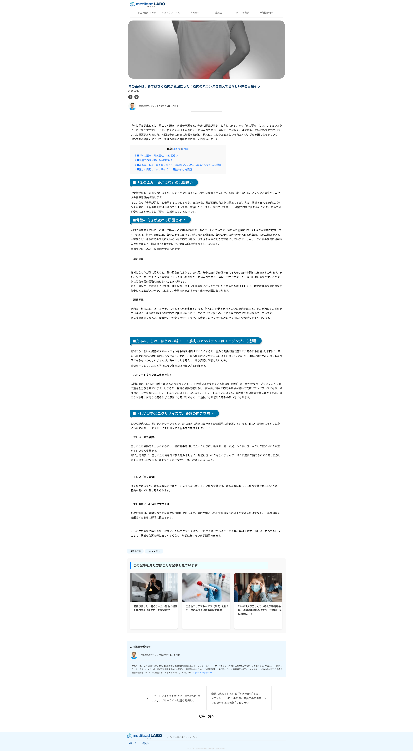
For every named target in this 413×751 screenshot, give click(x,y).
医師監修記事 (266, 12)
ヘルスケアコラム (171, 12)
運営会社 (146, 743)
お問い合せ (133, 743)
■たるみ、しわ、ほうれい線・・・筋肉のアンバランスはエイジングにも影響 (178, 164)
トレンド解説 (242, 12)
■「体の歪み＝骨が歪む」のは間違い (156, 155)
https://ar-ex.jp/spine (202, 672)
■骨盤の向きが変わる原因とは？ (154, 160)
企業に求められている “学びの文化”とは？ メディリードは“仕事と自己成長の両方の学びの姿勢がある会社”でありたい (236, 698)
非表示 (176, 148)
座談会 (218, 12)
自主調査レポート (147, 12)
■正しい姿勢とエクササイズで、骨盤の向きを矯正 (163, 169)
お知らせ (194, 12)
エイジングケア (154, 551)
